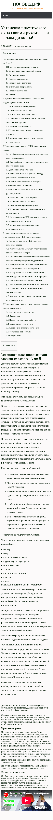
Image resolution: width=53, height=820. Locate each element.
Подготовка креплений (19, 185)
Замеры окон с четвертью (20, 312)
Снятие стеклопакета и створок (23, 181)
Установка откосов (16, 90)
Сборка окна (13, 335)
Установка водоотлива (18, 83)
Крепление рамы (15, 75)
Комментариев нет (23, 46)
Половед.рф (26, 4)
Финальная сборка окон (19, 87)
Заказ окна (13, 316)
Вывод (10, 94)
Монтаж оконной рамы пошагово (23, 67)
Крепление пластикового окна (22, 328)
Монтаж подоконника (18, 126)
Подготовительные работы (20, 106)
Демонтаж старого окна (19, 110)
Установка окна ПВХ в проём (21, 197)
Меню (5, 15)
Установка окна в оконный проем (23, 71)
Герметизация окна (17, 79)
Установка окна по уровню (20, 201)
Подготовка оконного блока (21, 114)
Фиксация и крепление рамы (22, 205)
